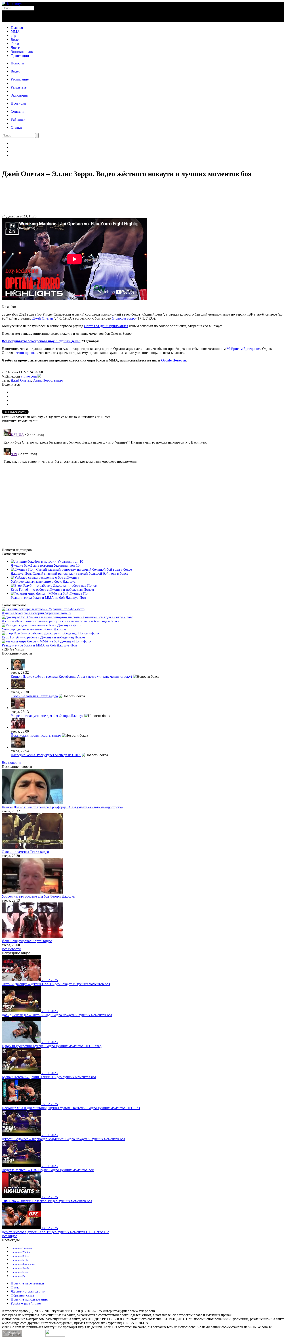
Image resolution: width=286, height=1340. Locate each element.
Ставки (16, 127)
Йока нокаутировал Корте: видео (36, 735)
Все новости (11, 762)
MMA (15, 31)
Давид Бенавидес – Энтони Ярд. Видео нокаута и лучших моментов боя (57, 1015)
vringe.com (29, 376)
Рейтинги (18, 119)
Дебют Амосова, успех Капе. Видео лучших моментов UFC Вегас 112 (55, 1232)
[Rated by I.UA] (55, 1335)
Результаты (19, 87)
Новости (17, 63)
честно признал (25, 353)
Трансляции (20, 56)
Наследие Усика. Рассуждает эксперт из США (46, 755)
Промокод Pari (18, 1276)
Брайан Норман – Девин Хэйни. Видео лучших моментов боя (49, 1077)
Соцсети (17, 111)
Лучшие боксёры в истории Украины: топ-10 (45, 565)
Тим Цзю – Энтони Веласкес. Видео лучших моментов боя (47, 1201)
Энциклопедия (22, 52)
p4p (13, 35)
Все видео (9, 1236)
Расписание (20, 79)
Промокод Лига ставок (23, 1264)
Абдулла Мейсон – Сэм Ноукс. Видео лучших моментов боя (48, 1170)
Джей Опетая (42, 318)
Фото (15, 43)
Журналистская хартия (28, 1291)
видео (58, 380)
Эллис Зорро (42, 380)
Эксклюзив (19, 95)
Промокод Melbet (20, 1260)
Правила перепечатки (27, 1283)
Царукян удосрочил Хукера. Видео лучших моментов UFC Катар (51, 1046)
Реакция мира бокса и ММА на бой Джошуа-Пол (48, 597)
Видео (15, 39)
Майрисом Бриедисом (243, 349)
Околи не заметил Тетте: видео (34, 696)
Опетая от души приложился (106, 326)
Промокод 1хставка (21, 1248)
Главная (17, 27)
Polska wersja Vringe (26, 1303)
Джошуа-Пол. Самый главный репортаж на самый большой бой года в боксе (69, 573)
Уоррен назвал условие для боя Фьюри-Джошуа (47, 716)
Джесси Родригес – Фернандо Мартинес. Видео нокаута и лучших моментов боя (63, 1139)
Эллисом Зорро (124, 318)
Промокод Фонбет (21, 1268)
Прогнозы (18, 103)
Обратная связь (22, 1295)
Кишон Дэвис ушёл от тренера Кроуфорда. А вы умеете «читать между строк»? (71, 676)
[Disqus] (143, 483)
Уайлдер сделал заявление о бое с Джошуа (43, 581)
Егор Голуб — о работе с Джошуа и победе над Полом (52, 589)
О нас (15, 1287)
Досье (15, 48)
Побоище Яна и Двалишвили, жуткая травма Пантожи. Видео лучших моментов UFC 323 (71, 1108)
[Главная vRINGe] (12, 4)
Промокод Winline (20, 1252)
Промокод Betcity (20, 1256)
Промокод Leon (19, 1272)
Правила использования (29, 1299)
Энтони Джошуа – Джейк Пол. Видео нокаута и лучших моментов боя (56, 984)
